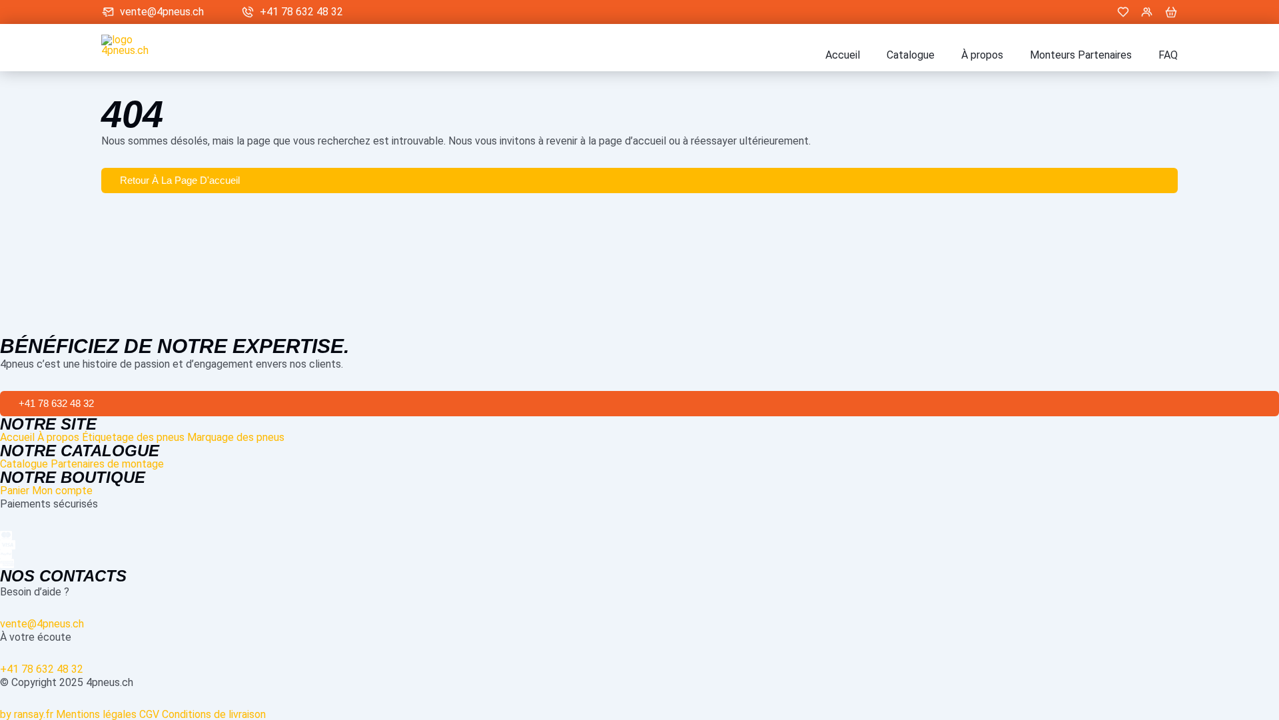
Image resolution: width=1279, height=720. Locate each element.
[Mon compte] (1147, 12)
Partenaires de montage (107, 464)
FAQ (1168, 55)
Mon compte (62, 490)
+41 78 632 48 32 (301, 12)
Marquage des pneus (235, 437)
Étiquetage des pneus (133, 437)
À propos (982, 55)
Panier (14, 490)
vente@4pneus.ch (162, 12)
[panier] (1171, 12)
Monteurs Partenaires (1081, 55)
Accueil (842, 55)
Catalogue (911, 55)
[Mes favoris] (1123, 12)
